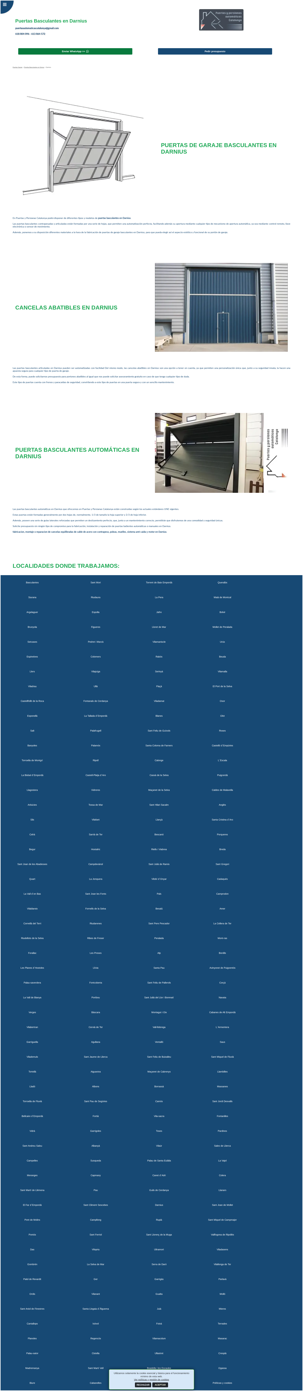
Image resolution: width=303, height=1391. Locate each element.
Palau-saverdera (32, 982)
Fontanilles (222, 1116)
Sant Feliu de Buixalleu (159, 1056)
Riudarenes (96, 923)
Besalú (159, 908)
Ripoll (95, 760)
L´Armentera (222, 1027)
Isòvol (96, 1323)
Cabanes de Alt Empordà (222, 1012)
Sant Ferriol (96, 1234)
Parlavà (222, 1279)
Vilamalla (222, 671)
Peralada (159, 938)
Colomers (96, 656)
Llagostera (32, 790)
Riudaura (95, 597)
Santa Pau (159, 968)
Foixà (159, 1323)
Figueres (95, 627)
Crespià (222, 1353)
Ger (96, 1279)
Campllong (95, 1220)
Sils (32, 819)
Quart (32, 879)
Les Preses (96, 953)
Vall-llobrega (159, 1027)
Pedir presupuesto (215, 51)
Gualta (159, 1294)
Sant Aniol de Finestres (32, 1308)
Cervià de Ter (96, 1027)
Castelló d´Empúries (222, 745)
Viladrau (32, 686)
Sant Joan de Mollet (222, 1205)
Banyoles (32, 745)
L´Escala (222, 760)
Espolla (95, 612)
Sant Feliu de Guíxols (159, 730)
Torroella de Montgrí (32, 760)
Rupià (159, 1220)
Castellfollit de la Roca (32, 701)
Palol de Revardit (32, 1279)
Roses (222, 730)
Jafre (159, 612)
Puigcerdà (222, 775)
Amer (222, 908)
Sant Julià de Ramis (159, 864)
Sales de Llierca (222, 1145)
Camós (159, 1101)
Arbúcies (32, 805)
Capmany (96, 1175)
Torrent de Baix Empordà (159, 582)
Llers (32, 671)
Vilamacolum (159, 1338)
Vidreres (95, 790)
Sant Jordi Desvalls (222, 1101)
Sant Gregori (222, 864)
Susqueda (95, 1160)
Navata (222, 997)
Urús (222, 642)
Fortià (96, 1116)
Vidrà (32, 1131)
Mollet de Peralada (222, 627)
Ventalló (159, 1042)
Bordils (222, 953)
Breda (222, 849)
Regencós (95, 1338)
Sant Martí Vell (95, 1368)
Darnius (159, 1205)
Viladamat (159, 701)
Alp (159, 953)
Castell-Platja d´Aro (96, 775)
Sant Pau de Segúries (95, 1101)
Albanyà (95, 1145)
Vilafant (96, 819)
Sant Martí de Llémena (32, 1190)
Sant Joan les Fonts (95, 893)
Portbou (95, 997)
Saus (222, 1042)
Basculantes (32, 582)
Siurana (32, 597)
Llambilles (222, 1071)
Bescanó (159, 834)
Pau (96, 1190)
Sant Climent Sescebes (95, 1205)
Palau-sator (32, 1353)
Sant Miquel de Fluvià (222, 1056)
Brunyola (32, 627)
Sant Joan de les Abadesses (32, 864)
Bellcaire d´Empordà (32, 1116)
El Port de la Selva (222, 686)
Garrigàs (159, 1279)
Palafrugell (95, 730)
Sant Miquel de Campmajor (222, 1220)
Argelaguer (32, 612)
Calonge (159, 760)
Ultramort (159, 1249)
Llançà (159, 819)
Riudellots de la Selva (32, 938)
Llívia (95, 968)
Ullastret (159, 1353)
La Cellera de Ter (222, 923)
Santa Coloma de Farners (159, 745)
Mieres (222, 1308)
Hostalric (95, 849)
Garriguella (32, 1042)
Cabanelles (95, 1383)
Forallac (32, 953)
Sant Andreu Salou (32, 1145)
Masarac (222, 1338)
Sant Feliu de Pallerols (159, 982)
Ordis (32, 1294)
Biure (32, 1383)
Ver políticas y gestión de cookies (151, 1379)
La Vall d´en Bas (32, 893)
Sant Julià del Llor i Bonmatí (159, 997)
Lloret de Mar (159, 627)
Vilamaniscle (159, 642)
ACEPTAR (160, 1385)
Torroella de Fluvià (32, 1101)
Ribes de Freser (95, 938)
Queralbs (222, 582)
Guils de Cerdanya (159, 1190)
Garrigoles (95, 1131)
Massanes (222, 1086)
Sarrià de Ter (95, 834)
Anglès (222, 805)
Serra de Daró (159, 1264)
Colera (222, 1175)
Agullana (95, 1042)
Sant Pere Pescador (159, 923)
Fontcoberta (95, 982)
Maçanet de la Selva (159, 790)
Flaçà (159, 686)
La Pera (159, 597)
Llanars (222, 1190)
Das (32, 1249)
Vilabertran (32, 1027)
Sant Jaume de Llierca (95, 1056)
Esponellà (32, 716)
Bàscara (95, 1012)
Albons (95, 1086)
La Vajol (222, 1160)
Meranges (32, 1175)
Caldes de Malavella (222, 790)
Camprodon (222, 893)
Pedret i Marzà (95, 642)
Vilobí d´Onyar (159, 879)
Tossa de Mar (96, 805)
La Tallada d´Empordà (95, 716)
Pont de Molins (32, 1220)
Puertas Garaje (17, 67)
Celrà (32, 834)
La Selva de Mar (95, 1264)
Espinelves (32, 656)
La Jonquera (95, 879)
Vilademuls (32, 1056)
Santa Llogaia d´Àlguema (95, 1308)
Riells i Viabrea (159, 849)
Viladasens (222, 1249)
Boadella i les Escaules (159, 1368)
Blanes (159, 716)
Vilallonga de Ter (222, 1264)
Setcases (32, 642)
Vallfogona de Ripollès (222, 1234)
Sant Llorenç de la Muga (159, 1234)
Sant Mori (96, 582)
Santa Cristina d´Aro (222, 819)
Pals (159, 893)
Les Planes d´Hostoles (32, 968)
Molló (222, 1294)
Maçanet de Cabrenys (159, 1071)
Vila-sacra (159, 1116)
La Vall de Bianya (32, 997)
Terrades (222, 1323)
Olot (222, 716)
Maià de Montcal (222, 597)
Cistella (95, 1353)
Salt (32, 730)
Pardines (222, 1131)
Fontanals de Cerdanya (95, 701)
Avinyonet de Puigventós (222, 968)
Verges (32, 1012)
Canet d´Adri (159, 1175)
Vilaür (159, 1145)
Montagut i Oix (159, 1012)
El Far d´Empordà (32, 1205)
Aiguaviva (96, 1071)
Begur (32, 849)
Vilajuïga (95, 671)
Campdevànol (95, 864)
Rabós (159, 656)
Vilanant (95, 1294)
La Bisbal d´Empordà (32, 775)
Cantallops (32, 1323)
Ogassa (222, 1368)
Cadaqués (222, 879)
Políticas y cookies (222, 1383)
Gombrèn (32, 1264)
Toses (159, 1131)
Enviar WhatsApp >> (73, 51)
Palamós (95, 745)
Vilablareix (32, 908)
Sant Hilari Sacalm (159, 805)
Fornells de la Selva (95, 908)
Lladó (32, 1086)
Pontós (32, 1234)
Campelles (32, 1160)
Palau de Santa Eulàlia (159, 1160)
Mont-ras (222, 938)
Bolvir (222, 612)
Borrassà (159, 1086)
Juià (159, 1308)
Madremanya (32, 1368)
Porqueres (222, 834)
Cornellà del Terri (32, 923)
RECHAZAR (143, 1385)
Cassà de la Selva (159, 775)
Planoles (32, 1338)
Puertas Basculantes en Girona (34, 67)
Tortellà (32, 1071)
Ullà (96, 686)
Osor (222, 701)
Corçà (222, 982)
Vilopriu (96, 1249)
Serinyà (159, 671)
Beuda (222, 656)
